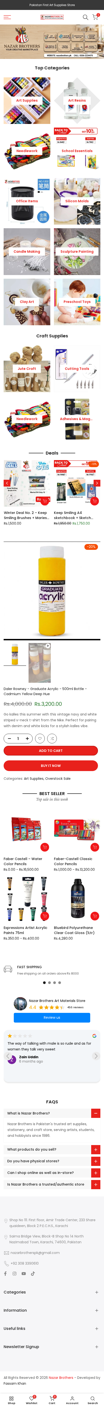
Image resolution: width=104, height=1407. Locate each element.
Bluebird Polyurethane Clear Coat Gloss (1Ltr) (74, 930)
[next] (97, 483)
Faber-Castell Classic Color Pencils (73, 861)
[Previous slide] (8, 1056)
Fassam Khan (15, 1383)
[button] (40, 738)
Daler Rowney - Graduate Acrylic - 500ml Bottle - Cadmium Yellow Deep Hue (45, 691)
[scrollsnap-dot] (44, 982)
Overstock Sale (58, 778)
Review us (52, 1017)
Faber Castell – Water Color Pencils (23, 861)
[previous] (7, 483)
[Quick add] (44, 847)
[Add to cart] (44, 501)
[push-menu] (7, 17)
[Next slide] (96, 1056)
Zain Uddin (28, 1057)
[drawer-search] (85, 17)
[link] (52, 41)
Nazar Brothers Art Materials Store (57, 1000)
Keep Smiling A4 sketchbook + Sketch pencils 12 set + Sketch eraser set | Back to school (73, 515)
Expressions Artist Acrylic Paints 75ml (25, 930)
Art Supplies (34, 778)
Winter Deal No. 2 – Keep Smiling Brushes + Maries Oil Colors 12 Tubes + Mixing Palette (25, 515)
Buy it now (51, 765)
